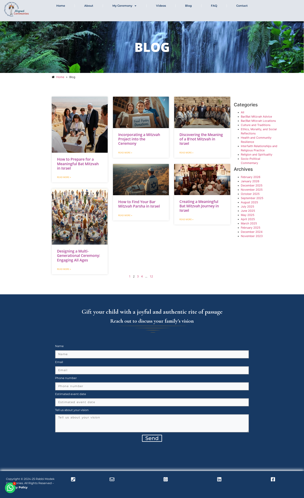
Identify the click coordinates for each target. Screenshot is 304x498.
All (242, 112)
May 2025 (247, 215)
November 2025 (252, 189)
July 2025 (247, 206)
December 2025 (251, 185)
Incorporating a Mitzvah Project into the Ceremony (139, 139)
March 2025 (249, 223)
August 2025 (249, 202)
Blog (188, 5)
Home (60, 5)
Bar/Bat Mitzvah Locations (258, 120)
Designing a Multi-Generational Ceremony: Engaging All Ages (78, 255)
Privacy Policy (17, 487)
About (88, 5)
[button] (10, 488)
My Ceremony (122, 5)
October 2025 (250, 194)
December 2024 (251, 232)
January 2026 (250, 181)
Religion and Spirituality (256, 154)
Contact (242, 5)
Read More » (64, 177)
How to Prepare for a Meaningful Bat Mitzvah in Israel (78, 163)
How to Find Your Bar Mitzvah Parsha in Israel (139, 204)
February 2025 (250, 227)
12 (151, 276)
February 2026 (250, 177)
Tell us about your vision (72, 410)
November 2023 (252, 236)
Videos (161, 5)
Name (59, 346)
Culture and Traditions (255, 125)
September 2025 (252, 198)
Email (59, 362)
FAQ (214, 5)
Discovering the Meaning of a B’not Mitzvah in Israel (201, 139)
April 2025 (248, 219)
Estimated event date (70, 394)
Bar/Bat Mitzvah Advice (256, 116)
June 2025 (248, 210)
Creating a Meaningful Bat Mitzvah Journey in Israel (199, 206)
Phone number (66, 378)
